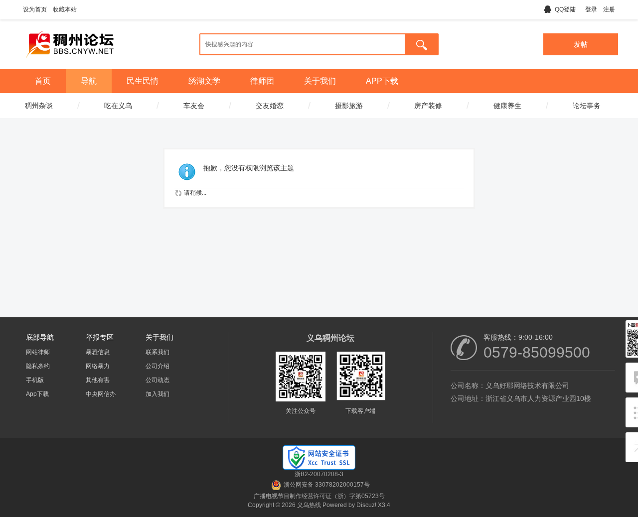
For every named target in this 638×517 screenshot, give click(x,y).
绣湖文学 (204, 81)
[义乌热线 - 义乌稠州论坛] (70, 61)
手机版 (35, 380)
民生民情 (143, 81)
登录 (591, 9)
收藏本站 (65, 9)
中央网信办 (101, 393)
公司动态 (157, 380)
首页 (43, 81)
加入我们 (157, 393)
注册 (609, 9)
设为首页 (35, 9)
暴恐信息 (98, 352)
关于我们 (320, 81)
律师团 (262, 81)
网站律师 (38, 352)
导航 (89, 81)
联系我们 (157, 352)
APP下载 (382, 81)
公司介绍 (157, 366)
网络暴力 (98, 366)
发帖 (581, 44)
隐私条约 (38, 366)
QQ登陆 (565, 9)
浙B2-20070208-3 (319, 474)
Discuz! (366, 505)
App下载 (37, 393)
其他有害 (98, 380)
